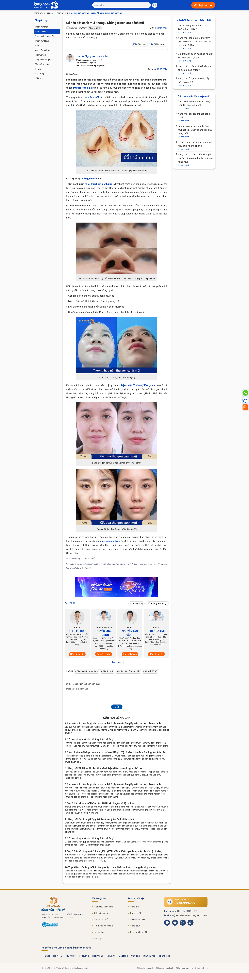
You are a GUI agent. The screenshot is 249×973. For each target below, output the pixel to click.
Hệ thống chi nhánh (103, 925)
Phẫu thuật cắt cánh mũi (98, 184)
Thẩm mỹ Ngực (42, 41)
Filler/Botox (40, 55)
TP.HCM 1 (71, 956)
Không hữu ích (159, 603)
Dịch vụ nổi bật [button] (136, 898)
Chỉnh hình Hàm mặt (44, 36)
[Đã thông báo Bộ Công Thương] (49, 927)
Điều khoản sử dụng (184, 968)
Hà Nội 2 (57, 956)
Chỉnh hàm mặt (137, 919)
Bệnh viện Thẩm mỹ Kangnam (138, 385)
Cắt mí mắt (135, 913)
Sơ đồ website (201, 968)
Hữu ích (138, 603)
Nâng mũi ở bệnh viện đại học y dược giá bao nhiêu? (194, 69)
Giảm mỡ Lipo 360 (138, 932)
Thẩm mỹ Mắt (41, 26)
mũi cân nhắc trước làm (86, 671)
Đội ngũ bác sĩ (101, 913)
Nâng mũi (134, 906)
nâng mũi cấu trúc (109, 541)
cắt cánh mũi (91, 97)
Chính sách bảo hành (164, 968)
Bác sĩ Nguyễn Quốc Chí (92, 56)
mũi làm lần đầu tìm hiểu (128, 671)
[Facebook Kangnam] (167, 923)
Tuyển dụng (99, 932)
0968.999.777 (185, 903)
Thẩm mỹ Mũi (61, 13)
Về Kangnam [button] (99, 898)
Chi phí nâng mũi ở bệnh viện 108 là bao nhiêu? (193, 29)
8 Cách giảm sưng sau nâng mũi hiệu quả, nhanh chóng (195, 145)
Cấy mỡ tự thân (42, 64)
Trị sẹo (38, 69)
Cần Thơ (135, 956)
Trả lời (71, 603)
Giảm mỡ (39, 45)
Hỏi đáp (49, 13)
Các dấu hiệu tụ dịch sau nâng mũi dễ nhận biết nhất (194, 104)
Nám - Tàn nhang (43, 50)
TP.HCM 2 (84, 956)
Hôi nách (39, 78)
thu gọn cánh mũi (83, 87)
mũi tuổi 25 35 (150, 671)
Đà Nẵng (123, 956)
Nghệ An (110, 956)
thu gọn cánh (89, 178)
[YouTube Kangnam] (175, 923)
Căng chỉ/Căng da (43, 59)
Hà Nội (46, 956)
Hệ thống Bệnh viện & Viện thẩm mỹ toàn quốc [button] (66, 947)
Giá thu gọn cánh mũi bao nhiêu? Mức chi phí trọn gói (195, 57)
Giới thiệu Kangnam (103, 906)
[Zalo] (245, 400)
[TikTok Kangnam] (190, 923)
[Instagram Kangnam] (183, 923)
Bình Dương (149, 956)
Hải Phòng (97, 956)
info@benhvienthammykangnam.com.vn (188, 915)
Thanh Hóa (164, 956)
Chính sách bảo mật (145, 968)
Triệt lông (39, 73)
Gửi (117, 706)
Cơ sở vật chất (101, 919)
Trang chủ (38, 13)
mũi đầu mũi (107, 671)
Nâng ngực (135, 925)
